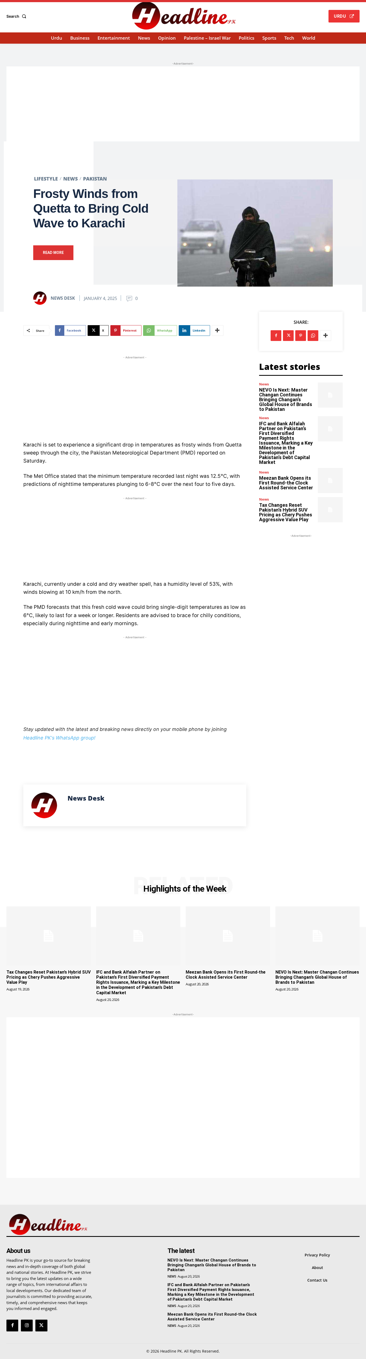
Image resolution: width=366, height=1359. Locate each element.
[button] (17, 16)
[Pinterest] (300, 335)
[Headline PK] (183, 15)
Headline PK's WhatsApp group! (59, 738)
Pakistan (95, 178)
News (70, 178)
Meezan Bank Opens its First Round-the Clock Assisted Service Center (286, 482)
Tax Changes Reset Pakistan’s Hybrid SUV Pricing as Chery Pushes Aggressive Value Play (285, 512)
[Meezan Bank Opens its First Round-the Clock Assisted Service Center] (330, 480)
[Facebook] (276, 335)
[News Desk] (41, 298)
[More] (217, 330)
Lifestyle (46, 178)
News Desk (63, 298)
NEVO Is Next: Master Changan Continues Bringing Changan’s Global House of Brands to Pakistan (285, 399)
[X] (288, 335)
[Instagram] (27, 1325)
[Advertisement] (183, 103)
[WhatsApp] (313, 335)
